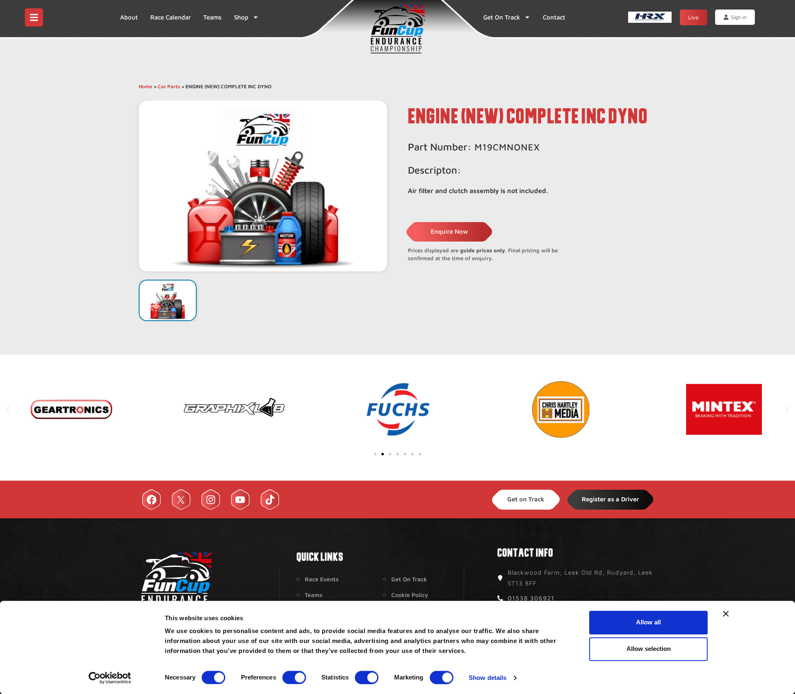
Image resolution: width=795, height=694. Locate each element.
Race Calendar (170, 17)
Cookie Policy (409, 594)
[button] (8, 409)
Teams (212, 17)
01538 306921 (531, 598)
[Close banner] (726, 614)
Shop (241, 17)
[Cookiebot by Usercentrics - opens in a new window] (110, 678)
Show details (487, 677)
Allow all (648, 622)
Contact (554, 17)
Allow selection (648, 648)
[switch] (294, 677)
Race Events (322, 579)
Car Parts (169, 86)
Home (145, 86)
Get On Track (501, 17)
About (129, 17)
